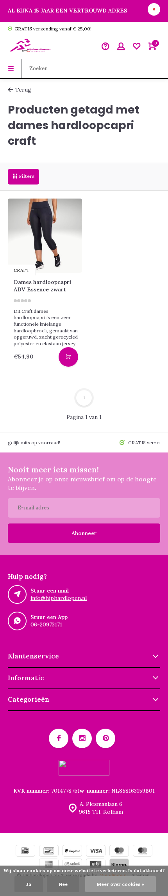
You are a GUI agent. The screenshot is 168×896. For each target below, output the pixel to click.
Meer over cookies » (120, 884)
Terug (23, 89)
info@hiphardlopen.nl (58, 597)
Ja (28, 884)
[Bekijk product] (68, 357)
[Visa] (95, 852)
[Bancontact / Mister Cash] (49, 852)
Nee (63, 884)
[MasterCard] (142, 852)
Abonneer (84, 533)
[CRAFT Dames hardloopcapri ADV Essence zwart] (45, 236)
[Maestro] (119, 852)
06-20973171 (46, 624)
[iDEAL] (25, 852)
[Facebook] (58, 738)
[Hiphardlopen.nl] (31, 47)
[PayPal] (72, 852)
